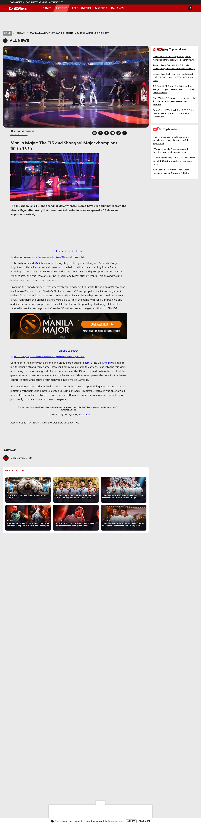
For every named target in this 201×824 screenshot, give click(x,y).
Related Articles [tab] (14, 470)
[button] (94, 133)
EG (12, 263)
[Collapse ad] (100, 802)
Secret (86, 362)
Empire (106, 362)
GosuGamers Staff (21, 457)
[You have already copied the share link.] (124, 133)
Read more (144, 821)
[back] (5, 40)
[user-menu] (190, 8)
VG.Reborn (40, 263)
